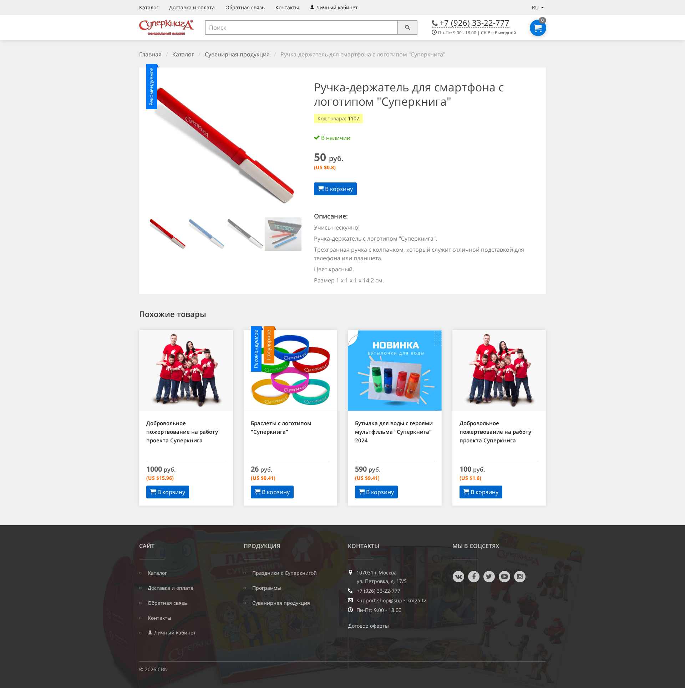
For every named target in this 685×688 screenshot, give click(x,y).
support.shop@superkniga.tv (391, 600)
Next (290, 148)
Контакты (287, 7)
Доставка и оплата (192, 7)
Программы (266, 588)
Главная (150, 54)
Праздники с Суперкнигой (284, 573)
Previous (157, 148)
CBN (163, 669)
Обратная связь (245, 7)
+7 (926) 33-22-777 (474, 22)
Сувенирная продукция (237, 54)
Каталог (148, 7)
